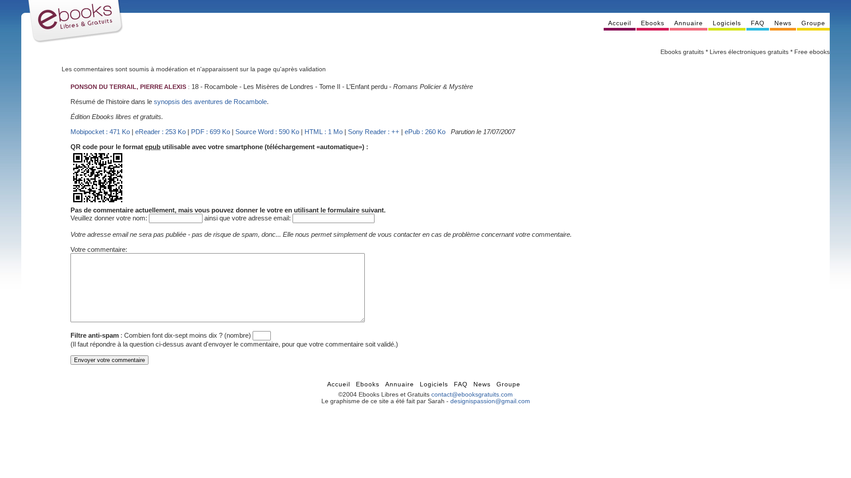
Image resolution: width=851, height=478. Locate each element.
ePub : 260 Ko (425, 131)
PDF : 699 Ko (210, 131)
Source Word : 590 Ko (267, 131)
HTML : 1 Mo (323, 131)
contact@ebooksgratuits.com (472, 394)
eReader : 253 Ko (160, 131)
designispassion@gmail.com (490, 401)
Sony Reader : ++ (373, 131)
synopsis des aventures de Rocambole (210, 101)
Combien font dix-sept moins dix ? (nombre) (187, 335)
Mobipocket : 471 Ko (100, 131)
